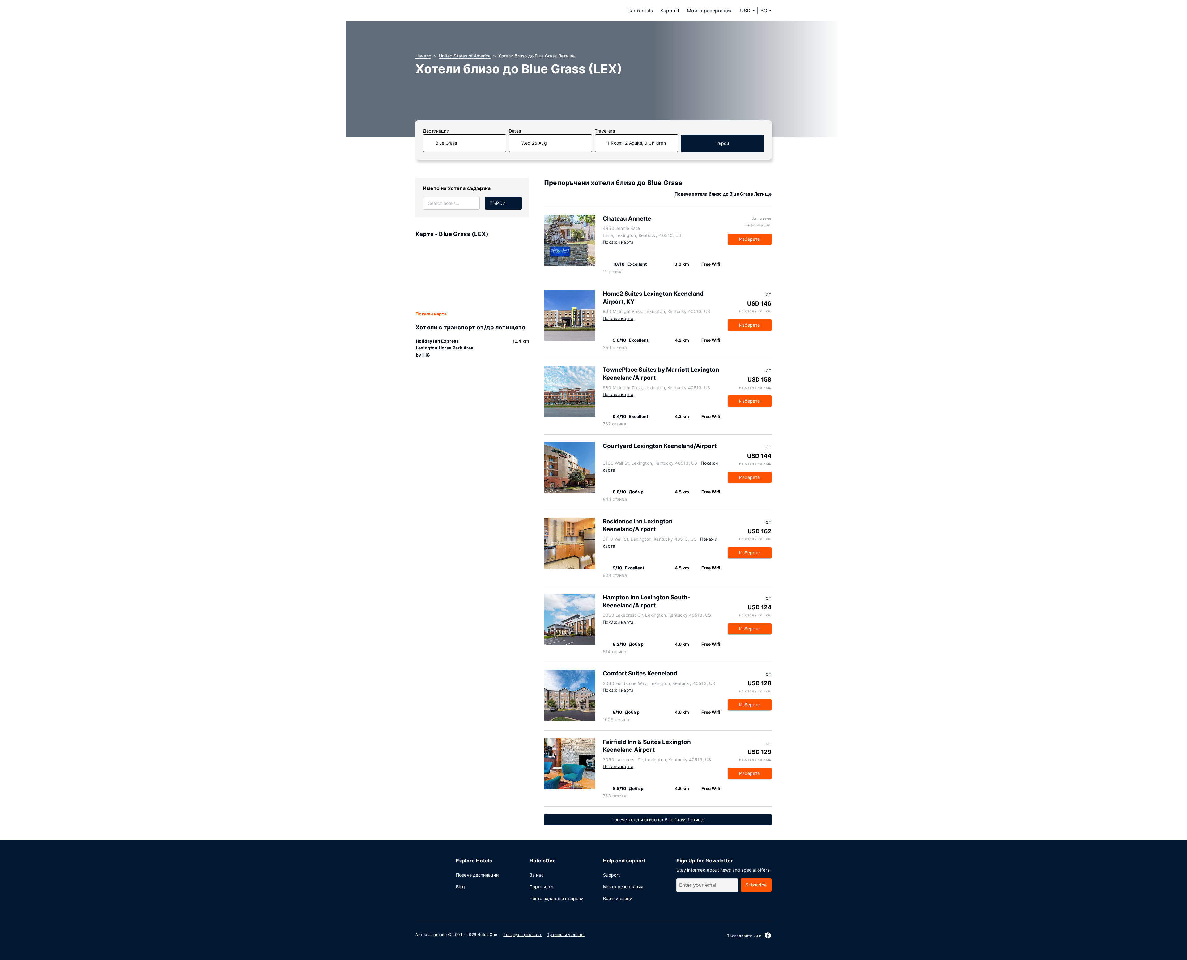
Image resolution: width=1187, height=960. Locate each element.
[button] (766, 10)
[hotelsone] (454, 10)
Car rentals (640, 10)
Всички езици (617, 898)
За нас (537, 875)
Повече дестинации (477, 875)
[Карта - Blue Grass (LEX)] (472, 275)
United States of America (465, 55)
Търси (722, 143)
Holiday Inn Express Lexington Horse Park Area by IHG (444, 347)
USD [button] (745, 10)
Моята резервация (710, 10)
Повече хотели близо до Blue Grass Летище (723, 194)
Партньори (541, 886)
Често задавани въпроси (557, 898)
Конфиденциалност (522, 934)
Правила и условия (566, 934)
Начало (423, 55)
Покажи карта (431, 313)
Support (669, 10)
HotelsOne (487, 934)
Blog (460, 886)
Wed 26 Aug (534, 143)
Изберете (749, 239)
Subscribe (756, 884)
